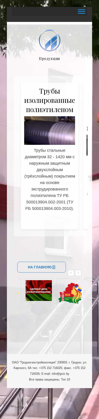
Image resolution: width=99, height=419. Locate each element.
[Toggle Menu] (81, 11)
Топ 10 (65, 379)
